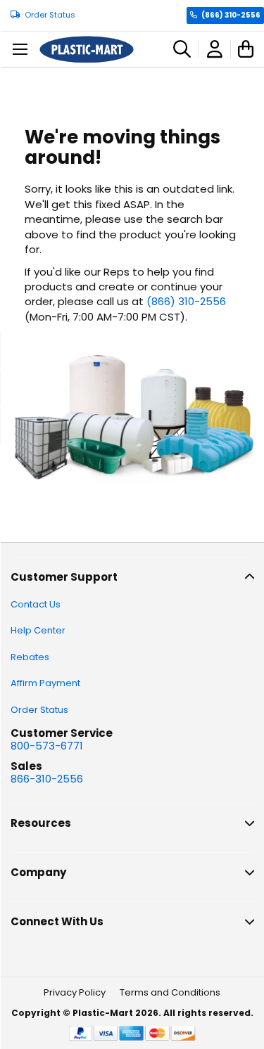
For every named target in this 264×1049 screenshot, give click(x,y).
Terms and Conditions (170, 992)
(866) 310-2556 (230, 15)
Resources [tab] (41, 823)
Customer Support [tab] (64, 576)
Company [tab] (38, 872)
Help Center (38, 630)
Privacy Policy (75, 992)
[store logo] (86, 49)
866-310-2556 (47, 778)
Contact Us (36, 604)
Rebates (30, 657)
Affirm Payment (45, 683)
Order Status (50, 15)
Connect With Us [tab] (57, 921)
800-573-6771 (47, 745)
